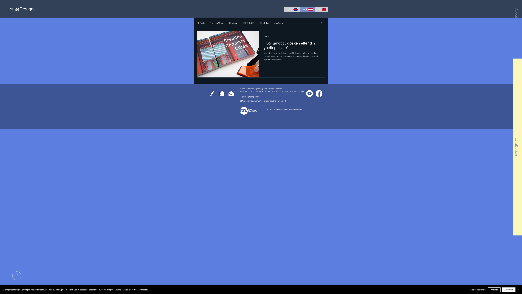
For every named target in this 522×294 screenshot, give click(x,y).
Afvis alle (494, 289)
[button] (517, 13)
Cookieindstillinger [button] (478, 289)
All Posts (201, 23)
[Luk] (518, 289)
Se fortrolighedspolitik (138, 289)
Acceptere (508, 289)
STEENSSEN (248, 23)
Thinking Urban (217, 23)
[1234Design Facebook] (319, 93)
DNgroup (233, 23)
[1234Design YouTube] (309, 93)
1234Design (279, 23)
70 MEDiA (264, 23)
